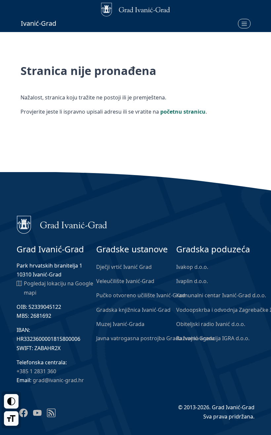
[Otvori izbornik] (244, 23)
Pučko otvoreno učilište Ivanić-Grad (140, 295)
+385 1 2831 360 (36, 371)
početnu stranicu (183, 111)
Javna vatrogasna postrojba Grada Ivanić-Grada (155, 338)
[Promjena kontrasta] (11, 401)
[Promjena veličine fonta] (11, 418)
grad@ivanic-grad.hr (58, 380)
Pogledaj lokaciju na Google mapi (58, 288)
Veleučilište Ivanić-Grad (125, 281)
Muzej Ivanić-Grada (120, 324)
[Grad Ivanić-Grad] (62, 224)
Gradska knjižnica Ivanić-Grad (133, 309)
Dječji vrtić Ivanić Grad (124, 267)
